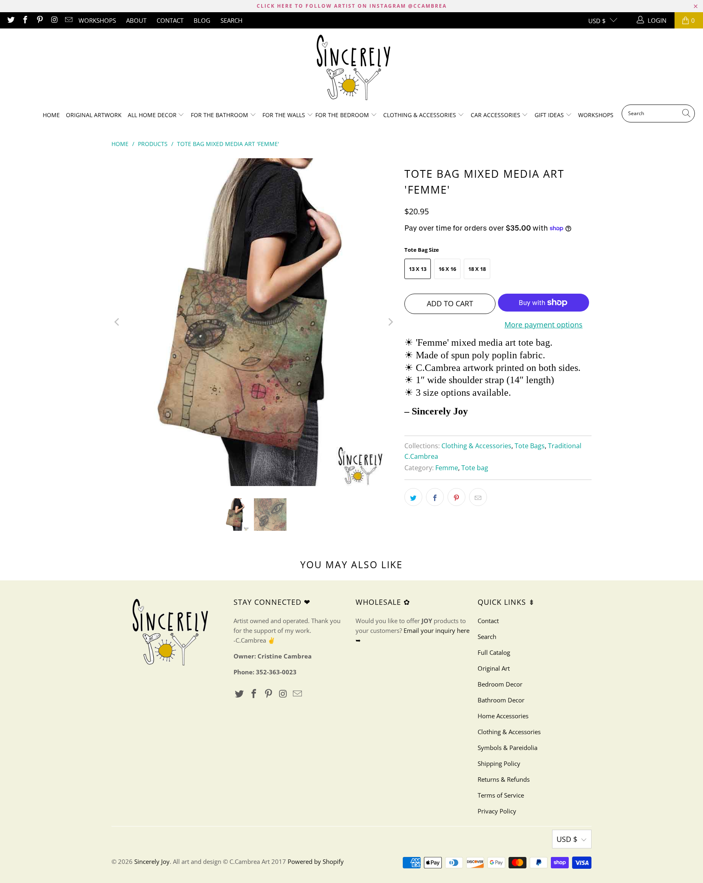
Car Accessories (496, 115)
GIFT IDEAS (550, 115)
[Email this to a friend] (478, 497)
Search (231, 20)
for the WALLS (283, 115)
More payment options (543, 324)
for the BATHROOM (220, 115)
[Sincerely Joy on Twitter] (10, 20)
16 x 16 (447, 269)
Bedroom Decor (500, 684)
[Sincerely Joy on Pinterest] (39, 20)
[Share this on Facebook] (435, 497)
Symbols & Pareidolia (507, 747)
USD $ (597, 21)
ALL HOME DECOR (153, 115)
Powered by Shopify (316, 861)
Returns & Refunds (504, 779)
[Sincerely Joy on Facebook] (25, 20)
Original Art (494, 668)
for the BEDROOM (343, 115)
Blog (202, 20)
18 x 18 (477, 269)
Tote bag (474, 467)
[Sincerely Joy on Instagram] (54, 20)
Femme (446, 467)
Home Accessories (503, 716)
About (136, 20)
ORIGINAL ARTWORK (94, 115)
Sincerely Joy (152, 861)
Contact (170, 20)
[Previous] (117, 322)
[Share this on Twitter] (413, 497)
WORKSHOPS (97, 20)
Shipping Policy (499, 763)
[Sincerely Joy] (351, 69)
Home (51, 115)
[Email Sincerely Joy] (68, 20)
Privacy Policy (497, 811)
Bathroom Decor (501, 700)
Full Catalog (494, 652)
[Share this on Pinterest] (456, 497)
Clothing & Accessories (420, 115)
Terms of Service (501, 795)
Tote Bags (530, 445)
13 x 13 (417, 269)
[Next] (390, 322)
